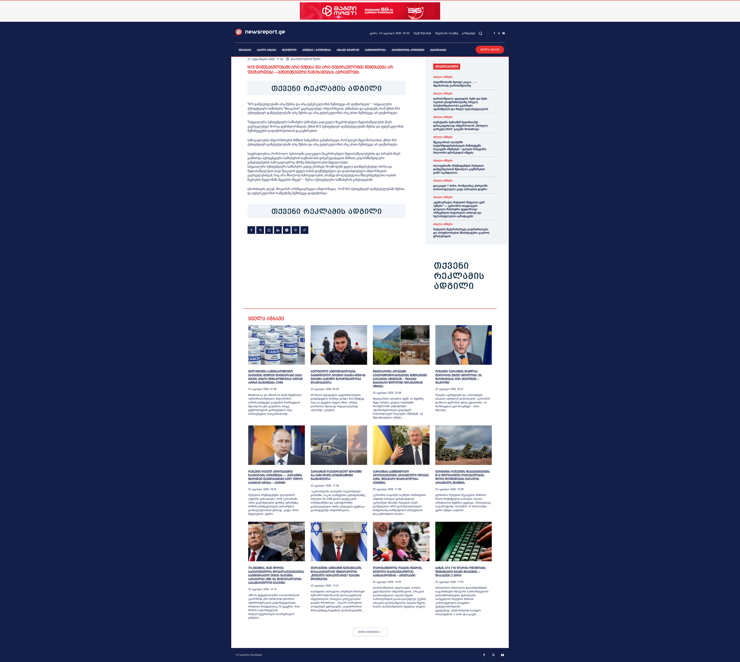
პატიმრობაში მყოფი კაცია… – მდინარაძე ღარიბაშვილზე (454, 83)
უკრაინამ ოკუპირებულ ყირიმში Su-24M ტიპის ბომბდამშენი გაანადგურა (336, 475)
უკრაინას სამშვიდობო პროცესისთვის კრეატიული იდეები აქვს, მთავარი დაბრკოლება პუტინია (401, 477)
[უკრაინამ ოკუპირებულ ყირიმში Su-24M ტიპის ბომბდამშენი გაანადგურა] (339, 445)
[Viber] (295, 230)
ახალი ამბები (442, 77)
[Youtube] (503, 33)
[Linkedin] (278, 230)
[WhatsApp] (269, 230)
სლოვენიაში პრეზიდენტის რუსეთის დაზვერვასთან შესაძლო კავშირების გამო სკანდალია (459, 169)
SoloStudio (256, 654)
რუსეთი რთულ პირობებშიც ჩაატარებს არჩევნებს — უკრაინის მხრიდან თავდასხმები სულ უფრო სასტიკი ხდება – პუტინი (275, 477)
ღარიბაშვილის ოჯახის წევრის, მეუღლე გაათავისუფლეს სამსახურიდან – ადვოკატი (397, 571)
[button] (480, 33)
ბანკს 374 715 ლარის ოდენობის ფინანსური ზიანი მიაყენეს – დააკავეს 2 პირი (460, 571)
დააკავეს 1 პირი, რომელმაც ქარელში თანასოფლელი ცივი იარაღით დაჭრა (460, 187)
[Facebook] (494, 33)
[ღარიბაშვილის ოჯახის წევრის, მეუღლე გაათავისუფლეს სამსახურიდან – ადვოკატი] (401, 541)
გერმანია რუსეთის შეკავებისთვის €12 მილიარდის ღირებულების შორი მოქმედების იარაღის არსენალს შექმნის (462, 477)
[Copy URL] (304, 230)
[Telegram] (287, 230)
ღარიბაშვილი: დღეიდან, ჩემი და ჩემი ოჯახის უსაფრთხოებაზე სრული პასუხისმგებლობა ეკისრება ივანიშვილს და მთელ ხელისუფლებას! (460, 104)
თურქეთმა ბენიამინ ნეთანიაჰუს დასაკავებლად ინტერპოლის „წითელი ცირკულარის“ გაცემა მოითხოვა (460, 125)
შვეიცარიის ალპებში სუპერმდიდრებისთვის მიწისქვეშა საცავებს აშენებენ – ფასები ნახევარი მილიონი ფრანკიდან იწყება (459, 147)
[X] (499, 33)
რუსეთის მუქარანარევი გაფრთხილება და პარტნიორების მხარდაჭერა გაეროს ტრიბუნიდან (461, 232)
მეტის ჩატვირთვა (368, 632)
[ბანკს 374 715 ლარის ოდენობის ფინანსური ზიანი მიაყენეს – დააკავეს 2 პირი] (463, 541)
